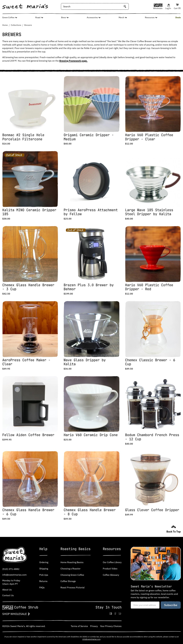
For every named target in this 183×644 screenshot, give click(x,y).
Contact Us (8, 595)
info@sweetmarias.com (14, 574)
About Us (7, 589)
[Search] (125, 6)
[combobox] (95, 6)
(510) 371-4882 (10, 569)
